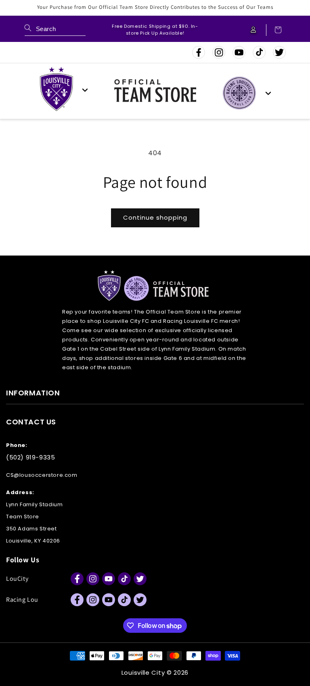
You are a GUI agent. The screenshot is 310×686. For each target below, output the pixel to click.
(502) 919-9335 (30, 457)
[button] (274, 30)
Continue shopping (155, 217)
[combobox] (55, 30)
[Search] (27, 27)
